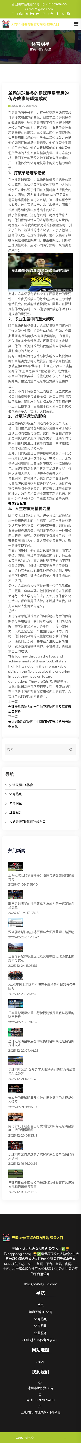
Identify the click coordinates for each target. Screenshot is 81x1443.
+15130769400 (56, 4)
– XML (40, 1362)
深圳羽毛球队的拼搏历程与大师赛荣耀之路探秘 (41, 932)
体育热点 (15, 794)
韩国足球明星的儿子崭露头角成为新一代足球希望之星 (41, 905)
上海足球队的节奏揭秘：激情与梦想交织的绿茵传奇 (41, 877)
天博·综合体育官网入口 (49, 1437)
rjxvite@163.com (41, 9)
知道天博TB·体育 (21, 785)
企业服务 (15, 812)
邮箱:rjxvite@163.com (40, 1284)
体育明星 (15, 803)
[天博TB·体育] (38, 24)
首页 (33, 49)
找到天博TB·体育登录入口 (27, 821)
